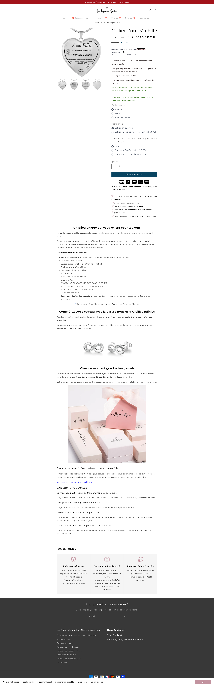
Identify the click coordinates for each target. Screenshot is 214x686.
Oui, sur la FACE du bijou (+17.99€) (131, 150)
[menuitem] (62, 84)
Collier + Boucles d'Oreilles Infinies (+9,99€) (135, 132)
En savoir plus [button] (97, 682)
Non (117, 146)
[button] (83, 18)
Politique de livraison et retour (69, 651)
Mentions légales (64, 639)
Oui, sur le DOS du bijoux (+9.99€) (131, 154)
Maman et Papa (122, 117)
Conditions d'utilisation (66, 655)
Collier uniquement (124, 128)
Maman (118, 109)
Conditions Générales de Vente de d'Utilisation (76, 635)
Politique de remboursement (69, 659)
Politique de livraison (65, 643)
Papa (117, 113)
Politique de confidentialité (68, 647)
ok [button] (203, 682)
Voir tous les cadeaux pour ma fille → (74, 482)
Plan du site (62, 663)
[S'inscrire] (124, 616)
